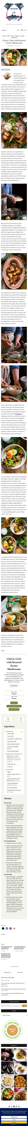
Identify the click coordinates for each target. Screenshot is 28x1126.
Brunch (4, 36)
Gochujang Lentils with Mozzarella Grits (6, 947)
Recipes (23, 36)
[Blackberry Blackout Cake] (7, 1067)
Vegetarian (14, 37)
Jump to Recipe (5, 69)
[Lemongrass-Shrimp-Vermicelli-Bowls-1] (7, 1094)
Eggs (8, 36)
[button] (21, 731)
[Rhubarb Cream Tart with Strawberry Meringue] (7, 1054)
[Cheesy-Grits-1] (14, 57)
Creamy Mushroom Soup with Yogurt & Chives (19, 947)
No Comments (17, 45)
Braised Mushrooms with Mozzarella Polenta (13, 989)
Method (21, 721)
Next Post (20, 972)
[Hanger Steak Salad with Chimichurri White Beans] (20, 1094)
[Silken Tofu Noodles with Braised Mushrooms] (20, 1054)
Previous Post (7, 972)
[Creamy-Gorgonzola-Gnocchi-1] (7, 1081)
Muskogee (18, 414)
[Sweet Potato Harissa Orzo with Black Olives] (20, 1081)
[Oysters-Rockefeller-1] (20, 1067)
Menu (4, 30)
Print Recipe (13, 685)
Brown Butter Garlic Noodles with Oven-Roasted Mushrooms (6, 955)
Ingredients (8, 721)
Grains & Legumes (15, 36)
